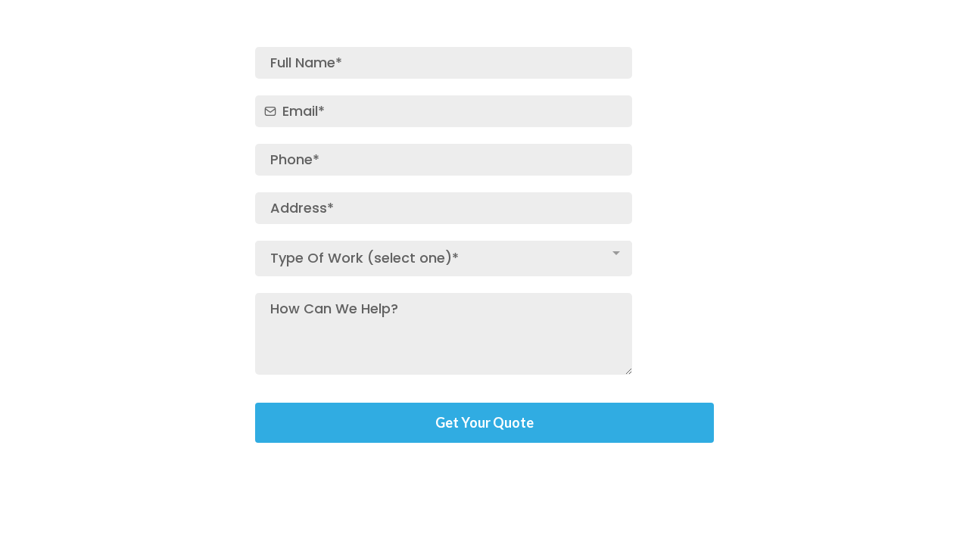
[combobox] (443, 258)
